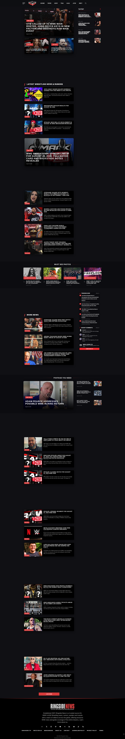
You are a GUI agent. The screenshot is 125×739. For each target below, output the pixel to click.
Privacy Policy (92, 730)
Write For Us (37, 730)
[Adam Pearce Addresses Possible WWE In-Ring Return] (48, 395)
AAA (68, 3)
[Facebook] (42, 727)
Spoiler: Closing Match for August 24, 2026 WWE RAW (56, 472)
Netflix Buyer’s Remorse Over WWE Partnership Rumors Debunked (56, 528)
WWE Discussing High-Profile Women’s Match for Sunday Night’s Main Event (57, 586)
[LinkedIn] (69, 727)
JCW (74, 3)
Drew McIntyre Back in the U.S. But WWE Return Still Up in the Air (61, 49)
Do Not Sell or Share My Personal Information (62, 737)
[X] (46, 727)
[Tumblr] (65, 727)
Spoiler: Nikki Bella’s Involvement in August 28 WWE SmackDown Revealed (58, 123)
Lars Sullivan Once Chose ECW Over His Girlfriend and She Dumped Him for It (57, 546)
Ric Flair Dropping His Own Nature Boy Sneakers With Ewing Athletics (56, 659)
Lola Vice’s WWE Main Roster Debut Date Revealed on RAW (36, 50)
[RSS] (83, 727)
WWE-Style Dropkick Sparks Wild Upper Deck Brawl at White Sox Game (84, 392)
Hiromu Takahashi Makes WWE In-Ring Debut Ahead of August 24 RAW (58, 337)
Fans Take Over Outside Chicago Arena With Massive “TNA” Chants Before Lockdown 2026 (73, 282)
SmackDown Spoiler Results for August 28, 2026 (56, 106)
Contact (67, 730)
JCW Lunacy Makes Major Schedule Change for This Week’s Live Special (57, 89)
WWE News (29, 44)
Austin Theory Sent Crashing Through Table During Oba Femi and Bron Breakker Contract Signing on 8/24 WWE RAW (58, 243)
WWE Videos (30, 20)
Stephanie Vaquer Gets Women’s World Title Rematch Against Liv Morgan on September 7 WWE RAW (56, 194)
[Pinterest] (56, 727)
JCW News (27, 100)
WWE (49, 3)
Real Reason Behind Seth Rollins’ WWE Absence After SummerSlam (84, 32)
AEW (56, 3)
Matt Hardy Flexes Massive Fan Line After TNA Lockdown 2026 (83, 401)
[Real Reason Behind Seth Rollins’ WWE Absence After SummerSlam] (98, 32)
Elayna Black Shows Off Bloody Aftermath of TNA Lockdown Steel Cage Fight (33, 282)
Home (42, 3)
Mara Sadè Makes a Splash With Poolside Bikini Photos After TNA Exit (53, 282)
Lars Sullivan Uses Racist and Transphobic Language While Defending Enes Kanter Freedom (84, 24)
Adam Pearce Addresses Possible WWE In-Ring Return (44, 402)
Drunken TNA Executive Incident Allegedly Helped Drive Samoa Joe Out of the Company (84, 41)
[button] (85, 3)
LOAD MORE (49, 694)
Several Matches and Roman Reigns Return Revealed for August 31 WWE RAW (57, 210)
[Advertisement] (49, 177)
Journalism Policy (78, 730)
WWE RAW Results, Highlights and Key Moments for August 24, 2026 (84, 15)
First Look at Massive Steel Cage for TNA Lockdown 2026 (93, 282)
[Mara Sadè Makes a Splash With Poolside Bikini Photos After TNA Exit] (52, 273)
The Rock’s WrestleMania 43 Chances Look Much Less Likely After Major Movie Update (57, 620)
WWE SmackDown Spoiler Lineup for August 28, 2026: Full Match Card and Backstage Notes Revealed (47, 157)
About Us (58, 730)
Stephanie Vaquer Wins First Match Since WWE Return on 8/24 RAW (57, 320)
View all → (97, 293)
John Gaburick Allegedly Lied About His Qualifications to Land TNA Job (57, 675)
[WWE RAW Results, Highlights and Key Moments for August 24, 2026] (98, 15)
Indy (80, 3)
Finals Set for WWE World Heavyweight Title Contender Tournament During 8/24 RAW (55, 227)
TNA (62, 3)
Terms (101, 730)
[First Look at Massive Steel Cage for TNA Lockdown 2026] (93, 273)
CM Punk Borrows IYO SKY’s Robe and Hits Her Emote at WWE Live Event (84, 382)
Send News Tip (26, 730)
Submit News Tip (89, 348)
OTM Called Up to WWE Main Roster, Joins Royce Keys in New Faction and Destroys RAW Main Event (48, 27)
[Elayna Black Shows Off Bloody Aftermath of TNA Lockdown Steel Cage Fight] (32, 273)
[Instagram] (51, 727)
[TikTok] (78, 727)
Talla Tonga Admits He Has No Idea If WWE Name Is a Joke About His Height (57, 439)
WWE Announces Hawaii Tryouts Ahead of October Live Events (57, 603)
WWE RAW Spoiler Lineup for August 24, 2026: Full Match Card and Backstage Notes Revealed (57, 457)
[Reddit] (74, 727)
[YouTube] (60, 727)
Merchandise (48, 730)
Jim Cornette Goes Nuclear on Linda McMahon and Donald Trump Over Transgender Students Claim (57, 354)
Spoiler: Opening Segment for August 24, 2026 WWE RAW (57, 512)
